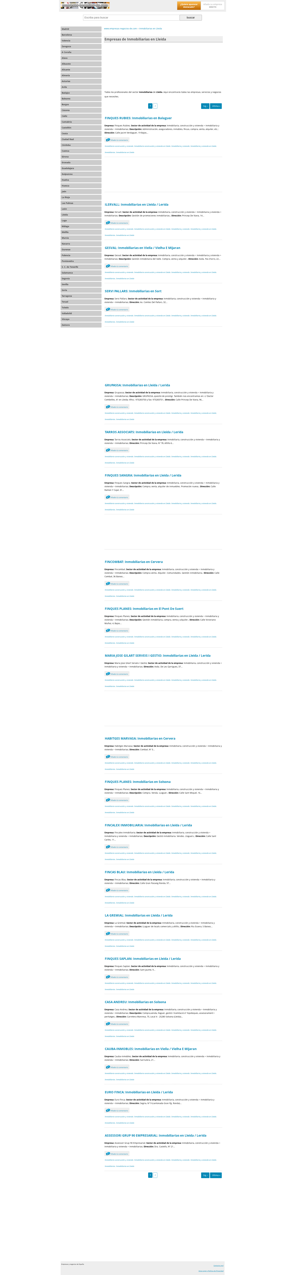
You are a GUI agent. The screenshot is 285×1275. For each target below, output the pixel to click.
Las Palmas (67, 203)
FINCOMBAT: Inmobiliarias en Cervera (134, 562)
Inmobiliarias (110, 152)
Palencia (66, 255)
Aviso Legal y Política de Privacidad (211, 1271)
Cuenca (65, 150)
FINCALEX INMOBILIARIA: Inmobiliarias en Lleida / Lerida (148, 825)
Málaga (65, 226)
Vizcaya (65, 319)
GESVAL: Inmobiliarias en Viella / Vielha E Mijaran (142, 248)
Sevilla (65, 284)
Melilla (65, 232)
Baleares (66, 98)
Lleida (65, 214)
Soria (64, 290)
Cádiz (64, 116)
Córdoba (66, 145)
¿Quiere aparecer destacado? (189, 5)
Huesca (65, 185)
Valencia (66, 40)
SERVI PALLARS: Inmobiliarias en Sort (133, 291)
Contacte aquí (219, 1265)
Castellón (66, 127)
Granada (66, 162)
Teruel (65, 301)
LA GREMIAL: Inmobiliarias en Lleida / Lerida (139, 915)
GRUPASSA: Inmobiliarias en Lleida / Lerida (137, 385)
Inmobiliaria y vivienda (180, 146)
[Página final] (216, 106)
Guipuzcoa (67, 174)
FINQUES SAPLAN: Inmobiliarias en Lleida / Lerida (143, 959)
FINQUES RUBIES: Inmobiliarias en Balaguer (138, 118)
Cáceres (66, 110)
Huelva (65, 179)
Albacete (66, 63)
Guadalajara (68, 168)
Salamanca (67, 272)
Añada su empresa (212, 5)
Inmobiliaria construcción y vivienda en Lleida (152, 146)
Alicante (66, 69)
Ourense (66, 249)
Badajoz (66, 92)
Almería (66, 75)
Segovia (66, 278)
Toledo (65, 307)
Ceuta (65, 133)
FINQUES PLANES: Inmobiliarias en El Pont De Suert (144, 609)
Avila (64, 87)
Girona (65, 156)
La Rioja (66, 197)
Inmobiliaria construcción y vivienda (119, 146)
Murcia (65, 237)
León (64, 208)
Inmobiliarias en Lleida (125, 152)
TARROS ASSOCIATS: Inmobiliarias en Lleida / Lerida (144, 432)
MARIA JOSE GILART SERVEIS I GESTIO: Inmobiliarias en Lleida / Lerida (158, 655)
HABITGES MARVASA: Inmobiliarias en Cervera (140, 738)
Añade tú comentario (117, 140)
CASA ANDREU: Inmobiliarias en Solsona (135, 1002)
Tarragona (67, 295)
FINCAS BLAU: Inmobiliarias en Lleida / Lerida (139, 872)
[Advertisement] (163, 66)
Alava (64, 58)
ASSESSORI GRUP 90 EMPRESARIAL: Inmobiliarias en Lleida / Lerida (155, 1135)
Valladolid (67, 313)
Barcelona (67, 34)
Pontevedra (68, 261)
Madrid (65, 29)
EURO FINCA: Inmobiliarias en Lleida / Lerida (139, 1092)
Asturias (66, 81)
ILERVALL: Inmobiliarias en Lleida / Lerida (136, 204)
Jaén (64, 191)
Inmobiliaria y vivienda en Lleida (203, 146)
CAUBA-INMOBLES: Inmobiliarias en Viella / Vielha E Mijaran (151, 1049)
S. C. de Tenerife (70, 266)
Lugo (64, 220)
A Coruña (66, 52)
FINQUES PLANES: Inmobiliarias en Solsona (138, 782)
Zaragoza (66, 46)
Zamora (66, 325)
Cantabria (67, 121)
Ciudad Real (68, 139)
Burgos (65, 104)
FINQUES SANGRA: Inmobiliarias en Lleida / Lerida (143, 475)
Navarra (66, 243)
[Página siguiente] (205, 106)
